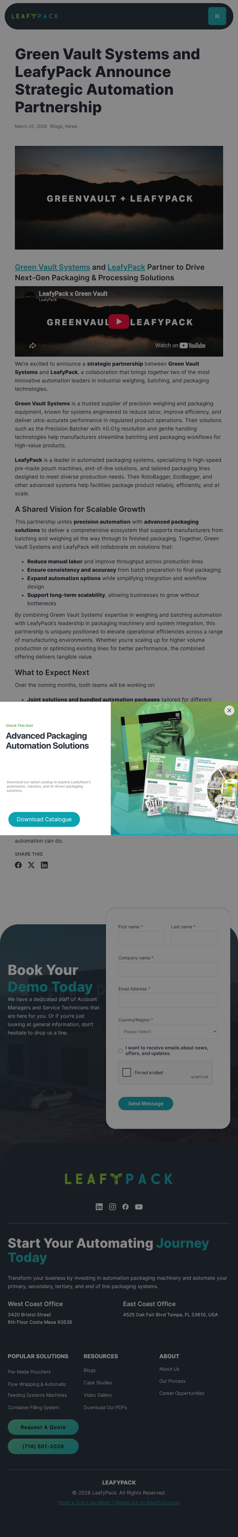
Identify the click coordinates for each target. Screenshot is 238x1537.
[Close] (229, 710)
